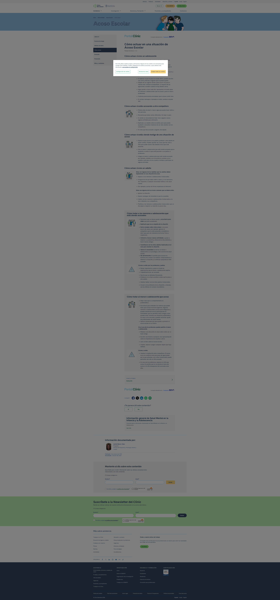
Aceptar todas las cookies (158, 71)
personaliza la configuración (130, 67)
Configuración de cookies (123, 71)
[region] (140, 68)
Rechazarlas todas (143, 71)
